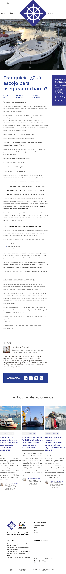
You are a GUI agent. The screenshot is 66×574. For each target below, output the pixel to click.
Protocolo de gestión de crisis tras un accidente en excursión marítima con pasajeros (9, 443)
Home (2, 13)
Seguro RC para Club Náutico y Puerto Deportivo (18, 554)
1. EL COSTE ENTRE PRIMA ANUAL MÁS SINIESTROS (60, 91)
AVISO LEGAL (11, 570)
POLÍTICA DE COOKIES (22, 570)
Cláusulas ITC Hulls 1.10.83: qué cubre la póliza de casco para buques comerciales (32, 442)
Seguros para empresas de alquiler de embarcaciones (18, 544)
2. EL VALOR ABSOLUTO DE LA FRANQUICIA (60, 98)
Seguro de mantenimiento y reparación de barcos (19, 558)
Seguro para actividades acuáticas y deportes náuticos (18, 548)
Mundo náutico (20, 96)
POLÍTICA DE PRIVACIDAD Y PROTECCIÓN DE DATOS (44, 570)
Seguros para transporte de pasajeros (18, 551)
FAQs (36, 528)
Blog (11, 13)
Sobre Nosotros (39, 525)
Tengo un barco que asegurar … (60, 86)
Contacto (37, 532)
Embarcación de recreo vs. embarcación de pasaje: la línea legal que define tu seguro (55, 443)
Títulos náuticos (36, 96)
